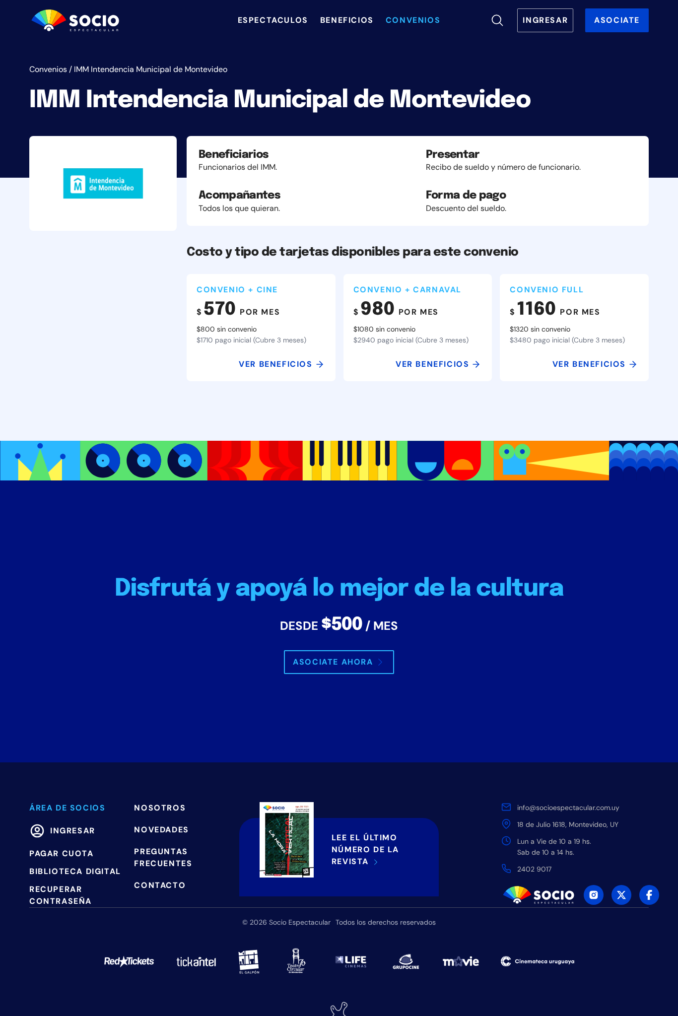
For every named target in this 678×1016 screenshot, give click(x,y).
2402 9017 (534, 869)
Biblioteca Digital (75, 871)
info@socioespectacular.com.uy (568, 807)
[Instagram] (594, 895)
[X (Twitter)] (621, 895)
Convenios (48, 69)
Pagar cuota (61, 853)
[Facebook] (649, 895)
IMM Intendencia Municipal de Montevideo (150, 69)
